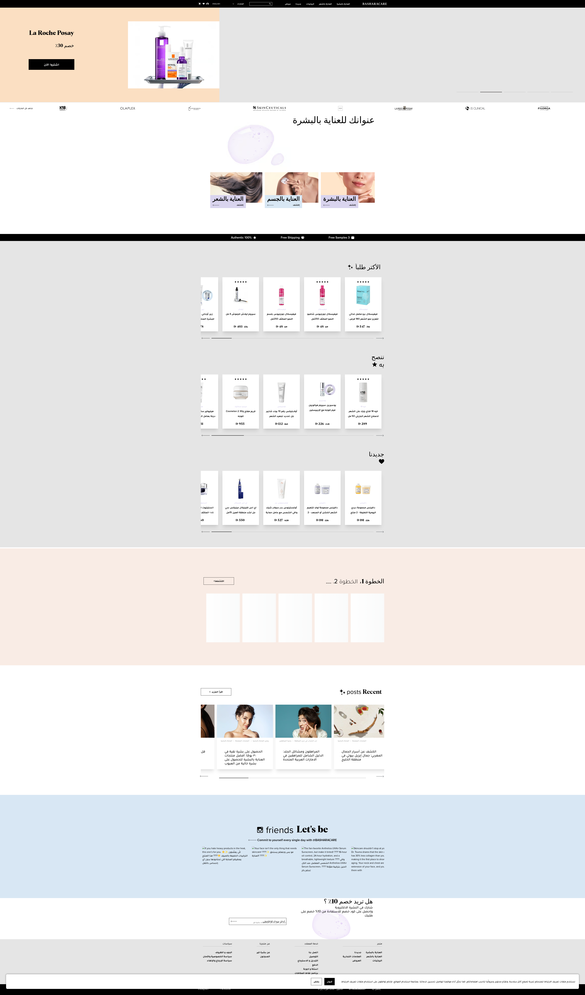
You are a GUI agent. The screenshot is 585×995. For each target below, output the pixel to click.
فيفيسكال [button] (363, 309)
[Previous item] (6, 55)
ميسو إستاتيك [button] (241, 406)
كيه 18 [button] (363, 406)
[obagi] (340, 108)
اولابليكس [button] (281, 406)
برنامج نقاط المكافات (306, 973)
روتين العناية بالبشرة (261, 740)
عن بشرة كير (263, 952)
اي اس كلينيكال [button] (240, 502)
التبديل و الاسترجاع (308, 960)
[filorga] (544, 108)
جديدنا (298, 3)
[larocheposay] (404, 108)
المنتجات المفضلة (242, 740)
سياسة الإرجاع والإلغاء (219, 960)
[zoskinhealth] (194, 108)
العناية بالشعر (325, 3)
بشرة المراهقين (285, 740)
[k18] (63, 108)
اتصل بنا (313, 952)
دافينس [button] (363, 502)
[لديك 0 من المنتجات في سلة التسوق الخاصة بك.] (199, 3)
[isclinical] (475, 108)
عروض (288, 3)
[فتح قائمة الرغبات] (204, 3)
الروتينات (310, 3)
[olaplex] (128, 108)
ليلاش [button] (240, 309)
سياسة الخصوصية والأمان (217, 956)
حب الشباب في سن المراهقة (305, 740)
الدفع (315, 964)
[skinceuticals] (269, 108)
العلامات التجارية (352, 956)
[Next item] (579, 55)
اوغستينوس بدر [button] (281, 502)
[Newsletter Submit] (233, 921)
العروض (356, 960)
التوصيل (313, 956)
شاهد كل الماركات (24, 108)
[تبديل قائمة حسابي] (207, 3)
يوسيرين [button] (322, 400)
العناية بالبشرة (343, 3)
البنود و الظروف (223, 952)
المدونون (265, 956)
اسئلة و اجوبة (310, 969)
